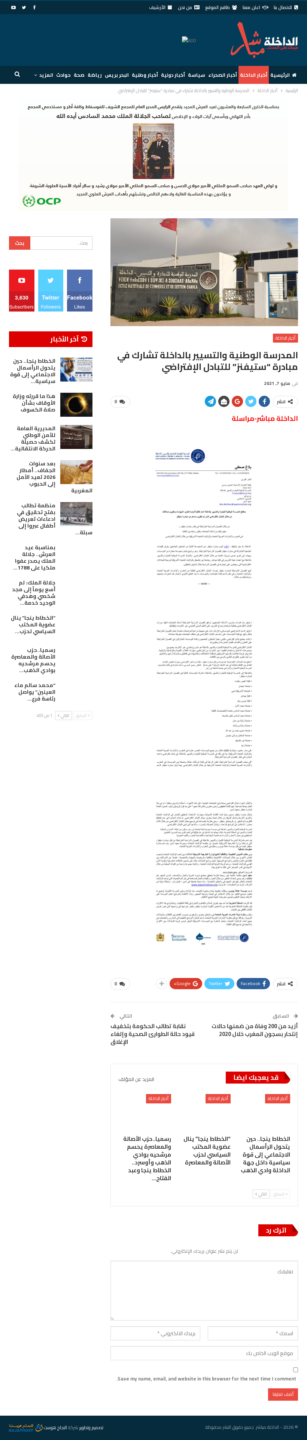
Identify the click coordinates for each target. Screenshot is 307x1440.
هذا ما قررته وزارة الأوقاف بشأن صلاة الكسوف (34, 402)
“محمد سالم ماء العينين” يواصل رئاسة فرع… (34, 692)
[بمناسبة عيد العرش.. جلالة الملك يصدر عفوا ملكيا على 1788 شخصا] (76, 556)
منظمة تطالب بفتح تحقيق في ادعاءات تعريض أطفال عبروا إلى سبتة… (54, 519)
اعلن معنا (251, 7)
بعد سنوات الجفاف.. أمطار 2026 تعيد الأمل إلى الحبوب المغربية (54, 477)
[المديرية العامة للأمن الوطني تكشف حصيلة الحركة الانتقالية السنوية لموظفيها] (76, 437)
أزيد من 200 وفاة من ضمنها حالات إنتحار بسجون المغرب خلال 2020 (255, 1030)
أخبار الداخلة (253, 74)
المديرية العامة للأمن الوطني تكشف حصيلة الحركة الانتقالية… (32, 438)
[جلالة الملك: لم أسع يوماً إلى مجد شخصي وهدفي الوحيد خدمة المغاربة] (76, 591)
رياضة (95, 74)
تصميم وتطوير (91, 1427)
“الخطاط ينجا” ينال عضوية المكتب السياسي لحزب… (33, 624)
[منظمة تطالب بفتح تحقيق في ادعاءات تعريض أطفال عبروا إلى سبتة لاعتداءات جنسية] (76, 514)
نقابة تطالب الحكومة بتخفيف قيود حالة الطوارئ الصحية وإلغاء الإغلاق (152, 1034)
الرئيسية (280, 74)
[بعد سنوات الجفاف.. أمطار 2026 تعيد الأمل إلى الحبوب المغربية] (76, 472)
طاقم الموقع (217, 7)
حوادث (63, 74)
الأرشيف (157, 7)
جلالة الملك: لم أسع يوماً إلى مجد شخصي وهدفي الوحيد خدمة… (33, 593)
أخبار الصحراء (222, 74)
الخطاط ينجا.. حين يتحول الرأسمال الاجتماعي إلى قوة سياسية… (32, 371)
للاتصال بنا (283, 7)
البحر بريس (117, 74)
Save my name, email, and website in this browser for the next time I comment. (206, 1378)
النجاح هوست (55, 1427)
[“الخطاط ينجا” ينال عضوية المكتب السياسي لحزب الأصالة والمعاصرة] (204, 1112)
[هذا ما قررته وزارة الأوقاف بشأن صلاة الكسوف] (76, 405)
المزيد (46, 74)
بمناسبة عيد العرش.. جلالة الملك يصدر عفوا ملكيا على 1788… (34, 557)
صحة (79, 74)
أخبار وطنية (145, 74)
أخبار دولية (173, 74)
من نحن (185, 7)
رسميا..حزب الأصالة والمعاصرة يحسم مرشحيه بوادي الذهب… (33, 660)
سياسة (196, 74)
